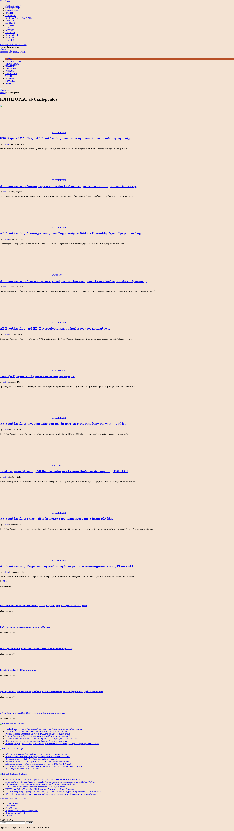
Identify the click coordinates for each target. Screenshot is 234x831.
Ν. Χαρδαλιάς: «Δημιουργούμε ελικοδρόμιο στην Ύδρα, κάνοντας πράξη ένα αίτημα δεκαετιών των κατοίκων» (53, 791)
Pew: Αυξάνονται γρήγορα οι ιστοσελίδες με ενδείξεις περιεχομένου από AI (38, 736)
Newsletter (10, 806)
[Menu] (1, 88)
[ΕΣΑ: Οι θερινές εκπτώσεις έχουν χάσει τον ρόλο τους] (7, 622)
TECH (8, 28)
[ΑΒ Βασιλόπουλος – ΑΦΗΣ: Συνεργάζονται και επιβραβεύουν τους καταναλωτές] (25, 323)
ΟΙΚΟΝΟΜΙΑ (11, 10)
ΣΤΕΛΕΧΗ (10, 15)
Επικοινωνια (10, 815)
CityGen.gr (23, 774)
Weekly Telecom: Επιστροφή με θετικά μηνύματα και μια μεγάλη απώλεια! (37, 734)
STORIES (9, 40)
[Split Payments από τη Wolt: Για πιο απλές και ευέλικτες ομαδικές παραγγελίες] (7, 643)
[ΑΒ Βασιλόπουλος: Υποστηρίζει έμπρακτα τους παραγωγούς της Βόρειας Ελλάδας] (25, 513)
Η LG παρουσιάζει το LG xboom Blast (22, 769)
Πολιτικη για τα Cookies (15, 813)
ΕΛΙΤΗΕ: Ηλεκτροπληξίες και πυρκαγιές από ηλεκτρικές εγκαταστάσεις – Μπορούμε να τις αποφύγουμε (50, 794)
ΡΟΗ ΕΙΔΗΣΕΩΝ (13, 6)
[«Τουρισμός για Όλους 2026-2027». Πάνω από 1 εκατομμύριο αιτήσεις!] (7, 707)
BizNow (6, 144)
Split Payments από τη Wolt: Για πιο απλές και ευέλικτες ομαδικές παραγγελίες (36, 648)
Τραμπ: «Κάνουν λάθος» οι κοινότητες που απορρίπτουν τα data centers (36, 731)
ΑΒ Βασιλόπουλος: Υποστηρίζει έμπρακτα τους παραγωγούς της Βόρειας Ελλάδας (56, 518)
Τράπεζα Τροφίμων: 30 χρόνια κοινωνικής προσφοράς (37, 376)
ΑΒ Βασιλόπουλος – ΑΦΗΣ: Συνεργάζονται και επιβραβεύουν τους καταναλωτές (55, 328)
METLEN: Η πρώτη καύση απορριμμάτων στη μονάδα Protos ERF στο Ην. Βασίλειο (42, 779)
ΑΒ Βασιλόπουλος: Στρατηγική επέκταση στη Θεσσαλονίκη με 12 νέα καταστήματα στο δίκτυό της (68, 186)
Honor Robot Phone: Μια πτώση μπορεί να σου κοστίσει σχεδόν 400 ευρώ (37, 756)
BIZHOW (9, 37)
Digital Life (23, 749)
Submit (29, 823)
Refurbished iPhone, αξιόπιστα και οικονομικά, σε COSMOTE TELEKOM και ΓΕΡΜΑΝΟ (45, 766)
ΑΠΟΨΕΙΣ (10, 32)
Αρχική (3, 93)
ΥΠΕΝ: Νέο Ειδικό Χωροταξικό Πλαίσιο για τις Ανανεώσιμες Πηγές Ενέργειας (40, 789)
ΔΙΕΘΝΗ (9, 30)
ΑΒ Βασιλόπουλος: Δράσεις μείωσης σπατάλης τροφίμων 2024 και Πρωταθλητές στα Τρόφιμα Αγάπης (70, 233)
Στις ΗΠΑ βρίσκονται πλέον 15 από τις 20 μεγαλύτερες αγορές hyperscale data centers (42, 738)
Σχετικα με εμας (12, 803)
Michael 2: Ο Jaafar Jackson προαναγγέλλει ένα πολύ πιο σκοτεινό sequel (37, 761)
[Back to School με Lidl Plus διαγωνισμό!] (7, 664)
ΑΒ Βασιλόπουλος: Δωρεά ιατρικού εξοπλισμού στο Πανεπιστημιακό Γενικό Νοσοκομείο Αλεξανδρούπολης (73, 281)
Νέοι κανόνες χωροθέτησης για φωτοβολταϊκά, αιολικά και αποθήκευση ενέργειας (40, 784)
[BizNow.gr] (6, 49)
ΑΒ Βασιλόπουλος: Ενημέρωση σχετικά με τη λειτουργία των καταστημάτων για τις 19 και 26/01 (66, 566)
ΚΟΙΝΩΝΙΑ (10, 23)
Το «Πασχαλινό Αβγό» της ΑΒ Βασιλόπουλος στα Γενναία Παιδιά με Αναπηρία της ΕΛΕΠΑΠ (64, 471)
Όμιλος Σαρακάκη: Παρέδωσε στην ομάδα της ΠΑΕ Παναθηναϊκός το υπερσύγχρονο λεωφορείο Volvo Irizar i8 (51, 691)
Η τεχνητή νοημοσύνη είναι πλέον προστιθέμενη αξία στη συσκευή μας (36, 741)
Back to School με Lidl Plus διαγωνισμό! (18, 670)
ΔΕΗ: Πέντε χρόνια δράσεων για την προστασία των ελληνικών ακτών (35, 787)
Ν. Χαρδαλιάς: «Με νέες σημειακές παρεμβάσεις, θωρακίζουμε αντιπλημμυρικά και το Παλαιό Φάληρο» (50, 782)
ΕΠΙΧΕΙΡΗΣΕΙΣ (12, 8)
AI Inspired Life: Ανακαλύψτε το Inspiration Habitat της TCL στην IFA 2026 (38, 764)
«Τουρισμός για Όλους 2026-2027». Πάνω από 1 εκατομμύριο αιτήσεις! (32, 713)
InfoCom (20, 724)
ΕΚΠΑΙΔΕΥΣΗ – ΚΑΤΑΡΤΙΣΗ (19, 18)
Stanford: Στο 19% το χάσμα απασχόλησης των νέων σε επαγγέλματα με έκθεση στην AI (43, 729)
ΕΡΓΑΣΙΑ (9, 20)
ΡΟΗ (9, 59)
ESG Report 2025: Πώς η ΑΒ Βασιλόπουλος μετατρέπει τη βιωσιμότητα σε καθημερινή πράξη (65, 138)
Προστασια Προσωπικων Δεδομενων (21, 810)
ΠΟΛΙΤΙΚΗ (10, 13)
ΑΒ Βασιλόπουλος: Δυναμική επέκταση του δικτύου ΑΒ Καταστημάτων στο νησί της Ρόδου (63, 423)
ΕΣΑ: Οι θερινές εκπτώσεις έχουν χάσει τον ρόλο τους (25, 627)
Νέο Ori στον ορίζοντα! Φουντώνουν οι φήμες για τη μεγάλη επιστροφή (36, 754)
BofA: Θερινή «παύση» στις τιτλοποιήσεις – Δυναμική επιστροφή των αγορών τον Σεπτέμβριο (43, 605)
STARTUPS (10, 25)
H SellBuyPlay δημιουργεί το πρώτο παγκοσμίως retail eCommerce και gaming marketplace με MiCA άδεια (52, 743)
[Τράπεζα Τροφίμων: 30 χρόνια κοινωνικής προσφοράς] (25, 370)
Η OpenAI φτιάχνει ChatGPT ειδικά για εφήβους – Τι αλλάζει (32, 759)
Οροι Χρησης (11, 808)
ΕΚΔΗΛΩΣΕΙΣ (12, 35)
